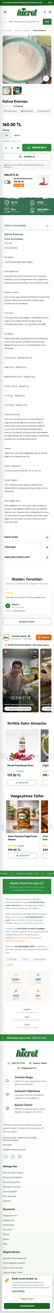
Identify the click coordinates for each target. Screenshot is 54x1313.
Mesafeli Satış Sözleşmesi (15, 1258)
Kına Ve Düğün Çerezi (13, 1172)
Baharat (7, 1201)
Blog (5, 1243)
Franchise (7, 1229)
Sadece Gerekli (27, 1299)
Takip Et (45, 637)
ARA (47, 22)
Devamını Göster (27, 622)
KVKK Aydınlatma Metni (14, 1263)
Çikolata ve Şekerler (22, 30)
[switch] (7, 182)
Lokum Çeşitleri (10, 1191)
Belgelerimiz (8, 1220)
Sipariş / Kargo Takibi (12, 1272)
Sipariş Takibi (40, 1063)
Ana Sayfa (7, 30)
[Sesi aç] (34, 656)
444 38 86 (7, 1145)
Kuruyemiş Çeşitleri (11, 1182)
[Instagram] (13, 1156)
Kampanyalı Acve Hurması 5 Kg (19, 709)
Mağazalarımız (29, 1068)
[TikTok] (19, 1156)
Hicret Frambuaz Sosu (23, 178)
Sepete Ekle (39, 147)
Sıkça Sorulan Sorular (13, 1267)
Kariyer (6, 1234)
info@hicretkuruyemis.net (14, 1149)
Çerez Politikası (18, 1291)
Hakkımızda (8, 1225)
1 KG (6, 135)
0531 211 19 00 (18, 1063)
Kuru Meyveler (9, 1196)
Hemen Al (29, 156)
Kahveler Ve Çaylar (12, 1187)
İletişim (6, 1239)
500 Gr (17, 135)
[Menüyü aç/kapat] (5, 12)
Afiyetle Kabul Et (27, 1306)
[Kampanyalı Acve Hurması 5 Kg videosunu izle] (21, 680)
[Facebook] (6, 1156)
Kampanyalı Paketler (12, 1177)
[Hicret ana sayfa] (27, 12)
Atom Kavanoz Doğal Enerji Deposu (22, 838)
